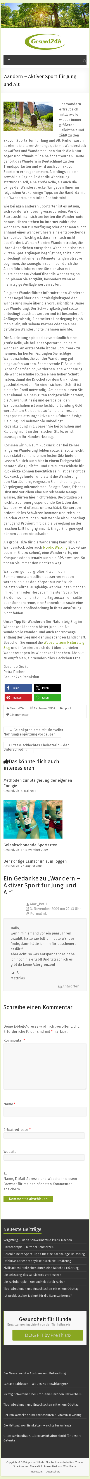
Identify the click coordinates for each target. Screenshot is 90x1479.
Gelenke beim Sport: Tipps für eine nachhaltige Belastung (44, 1254)
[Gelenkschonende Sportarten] (32, 802)
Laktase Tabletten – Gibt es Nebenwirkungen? (35, 1384)
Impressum (36, 1471)
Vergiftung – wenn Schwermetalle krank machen (37, 1240)
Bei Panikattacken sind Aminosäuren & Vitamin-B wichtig (42, 1415)
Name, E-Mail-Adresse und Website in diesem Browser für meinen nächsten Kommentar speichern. (40, 1184)
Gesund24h (17, 708)
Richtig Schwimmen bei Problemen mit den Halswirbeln (42, 1394)
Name (9, 1104)
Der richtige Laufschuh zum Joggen (35, 861)
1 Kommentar (19, 714)
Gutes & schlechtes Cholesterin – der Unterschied (36, 747)
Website (9, 1152)
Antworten (70, 986)
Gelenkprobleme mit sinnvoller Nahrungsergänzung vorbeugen (33, 732)
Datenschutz (53, 1471)
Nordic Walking (55, 547)
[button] (18, 688)
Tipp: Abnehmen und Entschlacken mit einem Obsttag (41, 1289)
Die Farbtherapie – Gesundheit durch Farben (34, 1282)
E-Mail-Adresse (17, 1130)
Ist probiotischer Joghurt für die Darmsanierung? (37, 1296)
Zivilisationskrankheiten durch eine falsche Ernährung (41, 1268)
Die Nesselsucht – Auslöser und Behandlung (34, 1373)
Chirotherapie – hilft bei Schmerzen (28, 1247)
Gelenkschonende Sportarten (30, 845)
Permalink (38, 913)
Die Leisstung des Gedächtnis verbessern (32, 1275)
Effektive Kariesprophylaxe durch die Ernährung (37, 1261)
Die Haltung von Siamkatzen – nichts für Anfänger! (38, 1425)
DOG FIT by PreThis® (48, 1335)
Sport (67, 708)
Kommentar (14, 1040)
